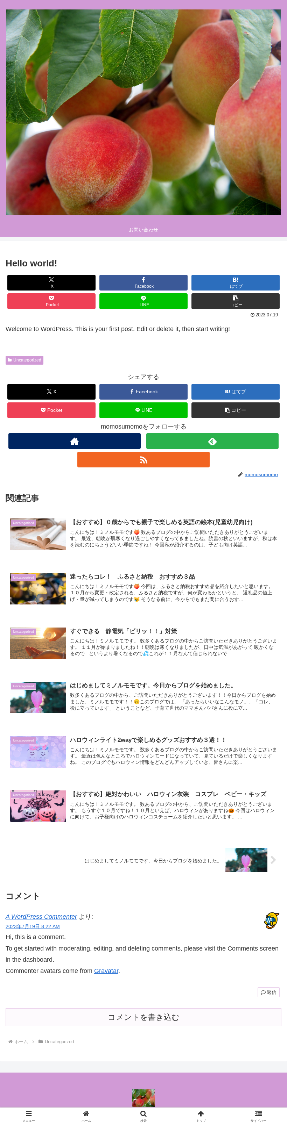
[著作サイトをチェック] (74, 441)
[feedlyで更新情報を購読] (212, 441)
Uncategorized (27, 360)
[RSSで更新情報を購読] (143, 459)
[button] (235, 301)
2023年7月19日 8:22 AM (33, 926)
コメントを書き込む (144, 1017)
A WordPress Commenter (41, 916)
